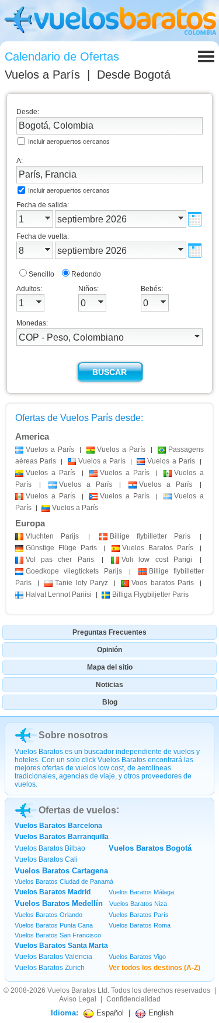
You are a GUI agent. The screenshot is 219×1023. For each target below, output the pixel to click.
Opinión (109, 650)
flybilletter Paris (150, 536)
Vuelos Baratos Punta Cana (54, 925)
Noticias (109, 685)
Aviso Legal (77, 999)
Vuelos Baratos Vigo (137, 956)
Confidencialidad (133, 999)
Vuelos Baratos (71, 990)
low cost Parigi (156, 559)
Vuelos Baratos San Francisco (58, 935)
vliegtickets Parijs (74, 571)
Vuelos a (42, 74)
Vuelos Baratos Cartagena (61, 870)
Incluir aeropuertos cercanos (69, 141)
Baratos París (157, 548)
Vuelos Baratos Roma (140, 925)
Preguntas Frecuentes (109, 632)
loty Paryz (81, 583)
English (159, 1012)
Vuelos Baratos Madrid (53, 892)
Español (109, 1012)
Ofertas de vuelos (77, 810)
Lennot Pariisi (59, 594)
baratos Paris (162, 583)
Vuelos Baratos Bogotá (150, 848)
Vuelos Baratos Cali (46, 859)
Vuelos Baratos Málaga (141, 892)
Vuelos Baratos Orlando (48, 914)
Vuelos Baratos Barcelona (58, 826)
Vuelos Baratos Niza (138, 903)
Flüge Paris (61, 548)
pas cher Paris (60, 559)
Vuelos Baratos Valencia (53, 957)
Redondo (86, 274)
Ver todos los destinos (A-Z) (154, 968)
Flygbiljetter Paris (150, 594)
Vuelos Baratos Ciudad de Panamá (64, 881)
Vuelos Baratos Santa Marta (61, 945)
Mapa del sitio (110, 667)
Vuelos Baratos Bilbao (50, 848)
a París (50, 449)
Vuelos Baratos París (139, 914)
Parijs (52, 536)
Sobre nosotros (73, 735)
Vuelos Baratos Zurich (50, 968)
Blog (109, 702)
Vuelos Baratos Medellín (59, 903)
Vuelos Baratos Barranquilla (62, 837)
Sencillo (41, 274)
